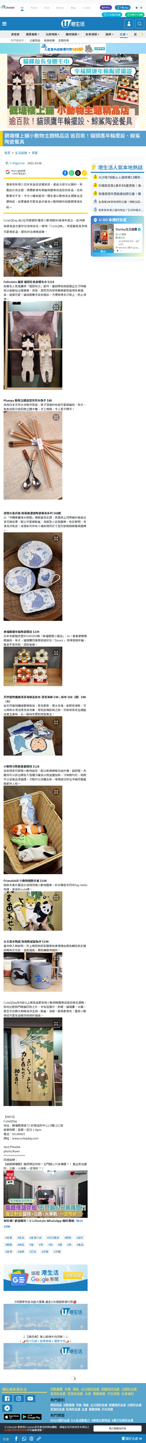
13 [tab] (65, 53)
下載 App (124, 7)
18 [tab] (83, 53)
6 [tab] (83, 44)
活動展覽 (56, 1389)
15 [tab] (72, 53)
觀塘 (9, 1244)
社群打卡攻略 (136, 14)
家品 (21, 1237)
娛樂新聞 (49, 40)
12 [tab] (83, 48)
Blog (73, 7)
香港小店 (36, 1237)
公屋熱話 (35, 40)
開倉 (76, 1389)
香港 (9, 1251)
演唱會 (15, 34)
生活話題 (21, 152)
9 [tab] (72, 48)
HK (22, 7)
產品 (81, 1244)
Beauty (60, 7)
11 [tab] (79, 48)
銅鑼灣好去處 (110, 1389)
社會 (88, 1393)
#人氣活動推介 (80, 1420)
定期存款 (63, 40)
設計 (80, 1237)
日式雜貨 (53, 1237)
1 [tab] (65, 44)
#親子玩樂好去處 (122, 1420)
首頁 (7, 152)
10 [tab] (75, 48)
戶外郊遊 (113, 1393)
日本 (33, 1251)
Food (46, 7)
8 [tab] (68, 48)
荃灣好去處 (58, 1393)
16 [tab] (75, 53)
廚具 (21, 1244)
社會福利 (128, 1393)
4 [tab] (75, 44)
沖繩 (58, 1251)
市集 (68, 1389)
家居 (35, 152)
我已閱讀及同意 (117, 1428)
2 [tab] (68, 44)
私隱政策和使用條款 (15, 1430)
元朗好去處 (129, 1389)
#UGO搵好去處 (60, 1420)
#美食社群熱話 (100, 1420)
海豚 (21, 1251)
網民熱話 (56, 1405)
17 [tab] (79, 53)
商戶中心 (106, 7)
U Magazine (17, 163)
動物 (68, 1237)
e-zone (86, 7)
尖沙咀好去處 (90, 1389)
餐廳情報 (99, 1393)
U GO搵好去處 (113, 14)
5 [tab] (79, 44)
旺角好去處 (75, 1393)
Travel (34, 7)
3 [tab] (72, 44)
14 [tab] (68, 53)
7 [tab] (65, 48)
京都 (45, 1251)
